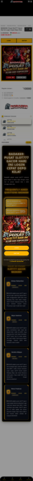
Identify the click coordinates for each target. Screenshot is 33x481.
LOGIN (16, 247)
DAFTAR (16, 253)
